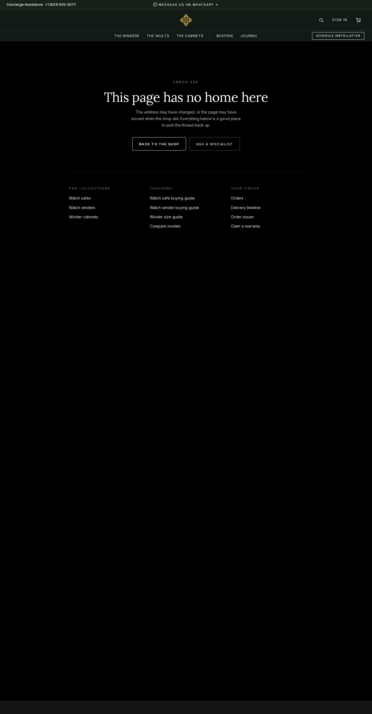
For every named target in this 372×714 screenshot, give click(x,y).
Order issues (242, 216)
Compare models (165, 226)
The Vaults (158, 36)
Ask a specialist (214, 144)
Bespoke (225, 36)
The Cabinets (189, 36)
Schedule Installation (338, 35)
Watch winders (82, 207)
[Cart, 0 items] (358, 20)
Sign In (339, 20)
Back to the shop (159, 144)
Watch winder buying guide (174, 207)
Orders (237, 198)
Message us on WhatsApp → (188, 5)
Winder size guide (166, 216)
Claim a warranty (245, 226)
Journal (249, 36)
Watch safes (80, 198)
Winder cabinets (83, 216)
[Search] (321, 20)
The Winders (126, 36)
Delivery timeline (246, 207)
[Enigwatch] (186, 20)
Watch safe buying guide (172, 198)
